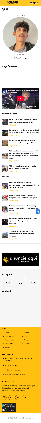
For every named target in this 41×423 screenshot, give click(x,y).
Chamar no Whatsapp (14, 370)
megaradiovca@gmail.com (16, 374)
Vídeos (26, 336)
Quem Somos (9, 336)
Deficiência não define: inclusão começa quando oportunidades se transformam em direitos (23, 208)
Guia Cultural (9, 343)
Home (7, 333)
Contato (26, 343)
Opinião (26, 333)
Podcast (26, 340)
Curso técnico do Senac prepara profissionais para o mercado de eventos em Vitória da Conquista (24, 185)
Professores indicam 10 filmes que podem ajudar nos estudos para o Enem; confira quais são (23, 221)
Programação (9, 340)
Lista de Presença (20, 58)
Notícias (7, 347)
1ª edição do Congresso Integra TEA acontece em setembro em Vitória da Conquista (21, 233)
